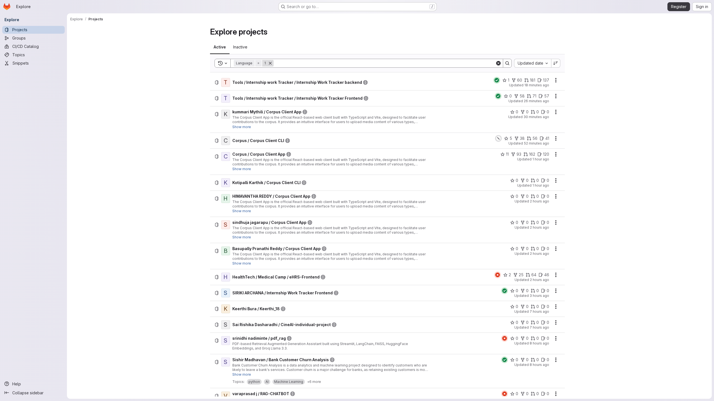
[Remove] (270, 63)
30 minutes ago (536, 117)
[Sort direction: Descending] (555, 63)
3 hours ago (539, 296)
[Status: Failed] (497, 275)
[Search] (507, 63)
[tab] (220, 47)
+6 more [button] (314, 382)
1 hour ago (540, 159)
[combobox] (532, 63)
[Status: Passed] (496, 80)
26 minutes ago (536, 101)
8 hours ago (539, 343)
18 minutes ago (536, 85)
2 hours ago (539, 201)
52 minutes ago (536, 143)
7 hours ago (539, 311)
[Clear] (498, 63)
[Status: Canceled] (498, 138)
